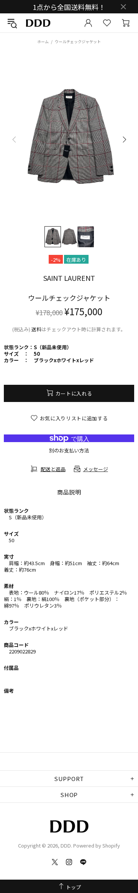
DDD (38, 23)
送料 (36, 329)
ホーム (43, 41)
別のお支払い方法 (69, 450)
